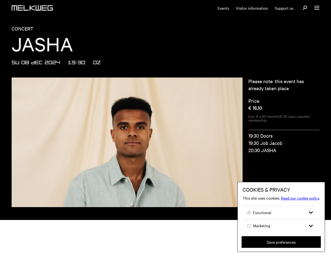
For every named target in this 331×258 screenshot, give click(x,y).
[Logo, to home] (32, 8)
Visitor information (252, 8)
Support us (284, 8)
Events (223, 8)
